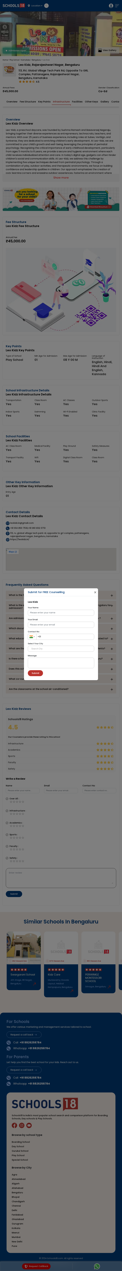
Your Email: (33, 619)
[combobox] (32, 637)
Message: (32, 655)
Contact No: (34, 631)
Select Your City (35, 643)
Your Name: (33, 607)
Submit (35, 673)
